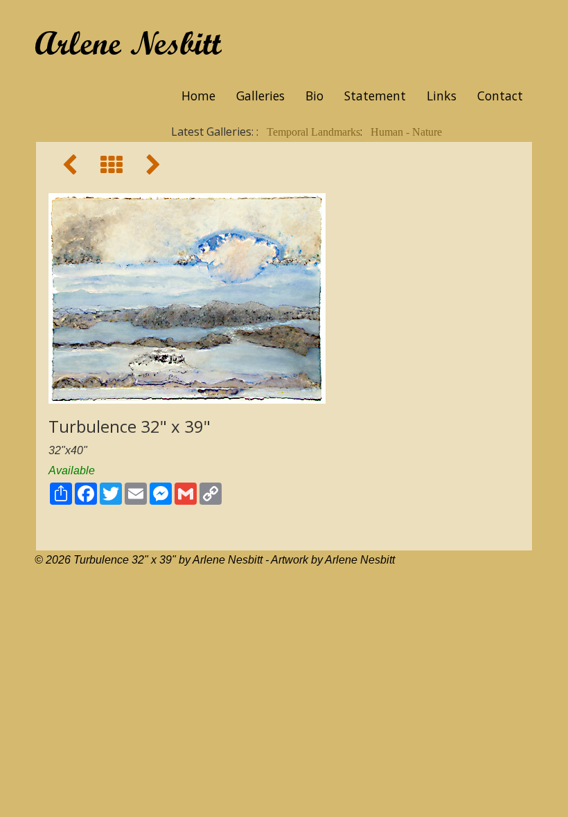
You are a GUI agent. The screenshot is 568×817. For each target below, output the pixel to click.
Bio (314, 95)
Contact (500, 95)
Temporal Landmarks (313, 132)
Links (441, 95)
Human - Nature (406, 132)
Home (198, 95)
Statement (375, 95)
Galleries (260, 95)
